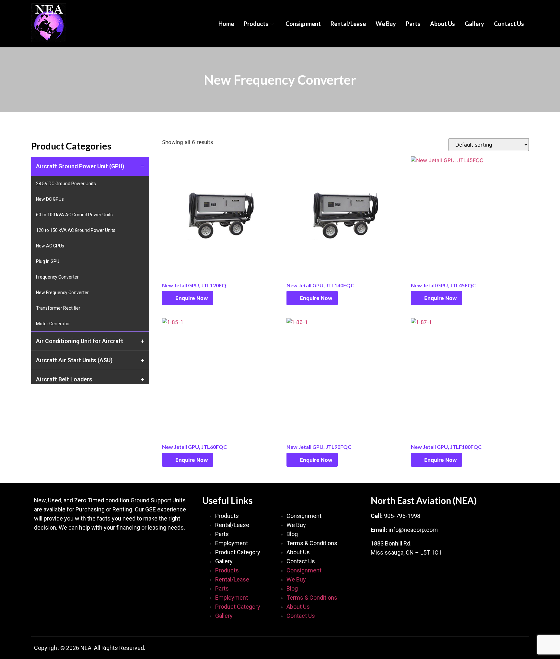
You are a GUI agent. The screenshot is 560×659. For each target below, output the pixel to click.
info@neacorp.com (413, 529)
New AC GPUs (50, 245)
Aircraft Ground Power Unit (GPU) (80, 166)
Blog (292, 534)
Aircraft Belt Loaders (64, 379)
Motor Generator (53, 323)
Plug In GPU (47, 261)
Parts (413, 23)
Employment (231, 543)
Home (226, 23)
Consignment (303, 23)
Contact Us (509, 23)
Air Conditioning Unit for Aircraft (79, 341)
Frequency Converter (57, 277)
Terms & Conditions (311, 543)
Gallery (474, 23)
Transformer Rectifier (58, 308)
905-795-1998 (402, 515)
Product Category (237, 552)
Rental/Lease (348, 23)
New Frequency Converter (62, 292)
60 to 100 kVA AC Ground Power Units (74, 214)
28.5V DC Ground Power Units (66, 183)
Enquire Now (191, 298)
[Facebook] (42, 547)
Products (256, 23)
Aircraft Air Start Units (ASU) (74, 360)
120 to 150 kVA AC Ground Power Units (75, 230)
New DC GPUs (50, 199)
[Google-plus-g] (61, 547)
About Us (442, 23)
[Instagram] (81, 547)
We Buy (386, 23)
